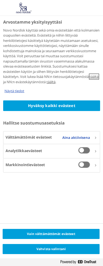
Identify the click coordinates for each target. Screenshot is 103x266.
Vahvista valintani (51, 249)
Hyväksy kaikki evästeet (51, 105)
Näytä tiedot (14, 90)
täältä (94, 76)
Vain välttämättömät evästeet (51, 234)
